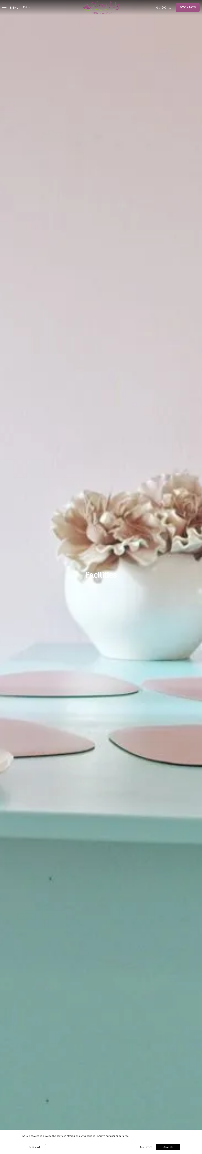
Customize (146, 1147)
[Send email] (164, 7)
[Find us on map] (170, 7)
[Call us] (158, 7)
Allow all (168, 1147)
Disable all (34, 1147)
